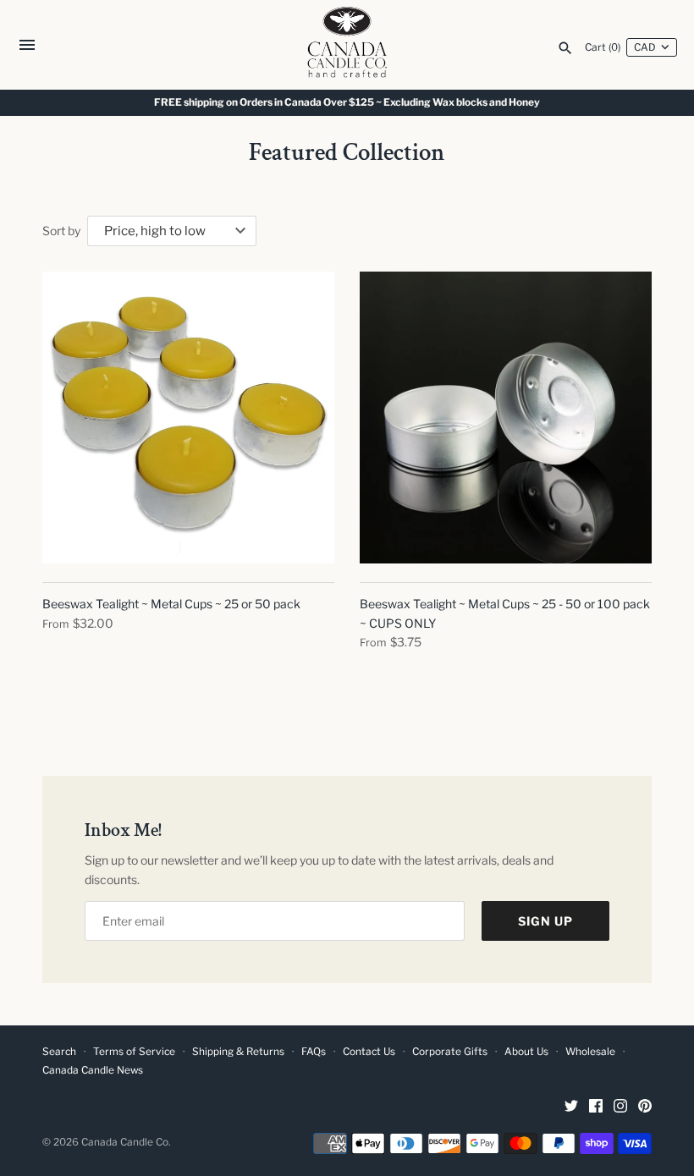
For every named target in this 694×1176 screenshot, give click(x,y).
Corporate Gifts (449, 1052)
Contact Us (369, 1052)
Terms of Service (134, 1052)
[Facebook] (596, 1107)
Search (59, 1052)
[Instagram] (620, 1107)
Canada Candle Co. (125, 1142)
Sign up (545, 921)
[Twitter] (571, 1107)
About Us (526, 1052)
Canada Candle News (92, 1070)
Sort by (61, 230)
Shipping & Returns (238, 1052)
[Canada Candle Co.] (347, 45)
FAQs (313, 1052)
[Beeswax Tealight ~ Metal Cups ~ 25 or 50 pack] (188, 417)
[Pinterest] (645, 1107)
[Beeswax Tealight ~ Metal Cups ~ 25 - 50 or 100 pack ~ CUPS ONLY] (506, 417)
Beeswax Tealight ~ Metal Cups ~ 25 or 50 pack (171, 603)
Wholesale (590, 1052)
